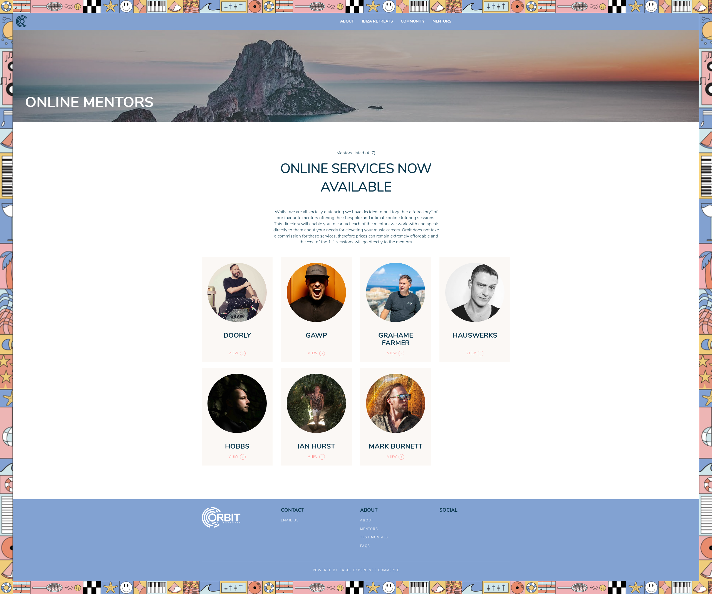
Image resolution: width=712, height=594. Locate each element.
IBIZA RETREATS (377, 21)
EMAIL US (290, 521)
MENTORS (441, 21)
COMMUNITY (413, 21)
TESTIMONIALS (374, 537)
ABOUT (347, 21)
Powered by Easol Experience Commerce (356, 570)
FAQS (365, 546)
